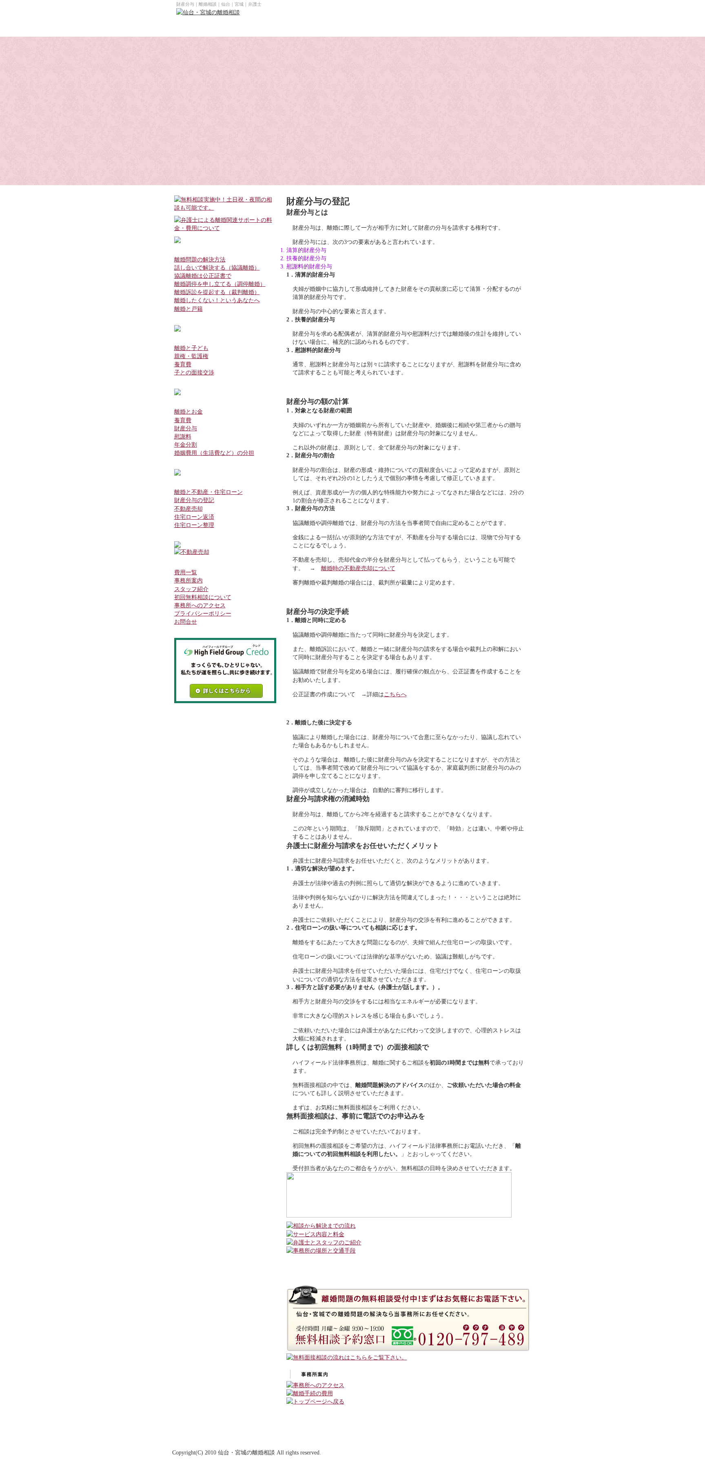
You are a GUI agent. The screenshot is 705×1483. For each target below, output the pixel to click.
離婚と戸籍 (188, 308)
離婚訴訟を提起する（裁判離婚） (217, 292)
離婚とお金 (188, 411)
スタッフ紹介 (191, 589)
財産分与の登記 (194, 500)
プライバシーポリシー (202, 613)
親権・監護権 (191, 356)
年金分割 (185, 444)
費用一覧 (185, 572)
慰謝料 (182, 436)
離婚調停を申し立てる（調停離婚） (220, 284)
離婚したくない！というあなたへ (217, 300)
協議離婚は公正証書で (202, 275)
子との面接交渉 (194, 372)
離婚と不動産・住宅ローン (208, 492)
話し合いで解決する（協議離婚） (217, 267)
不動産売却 (188, 508)
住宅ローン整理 (194, 525)
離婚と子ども (191, 348)
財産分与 (185, 428)
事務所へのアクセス (200, 605)
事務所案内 (188, 580)
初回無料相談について (202, 597)
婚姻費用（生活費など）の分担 (214, 452)
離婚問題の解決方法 (200, 259)
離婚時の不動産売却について (358, 568)
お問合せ (185, 621)
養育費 (182, 364)
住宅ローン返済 (194, 517)
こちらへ (395, 694)
